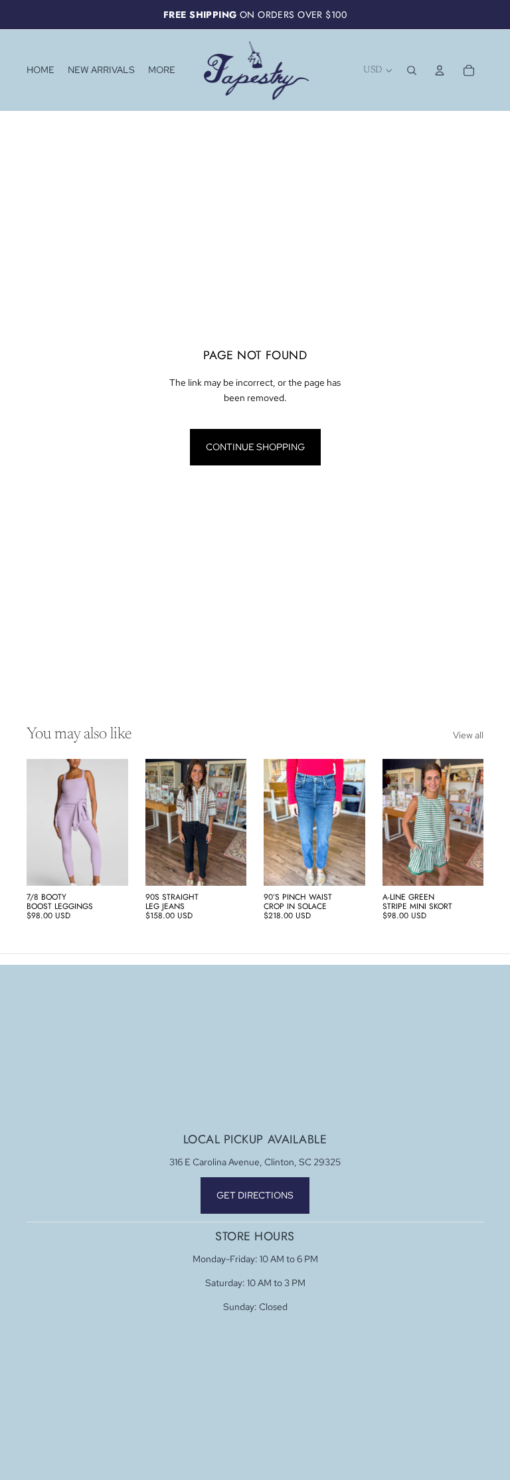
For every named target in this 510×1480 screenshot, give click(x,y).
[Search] (411, 70)
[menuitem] (161, 70)
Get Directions (255, 1195)
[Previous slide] (41, 822)
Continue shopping (255, 447)
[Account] (439, 70)
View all (468, 735)
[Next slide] (113, 822)
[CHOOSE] (108, 865)
